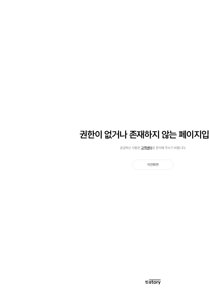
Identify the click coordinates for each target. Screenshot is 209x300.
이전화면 (153, 165)
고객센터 (146, 148)
